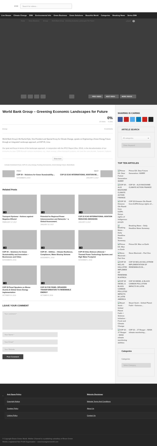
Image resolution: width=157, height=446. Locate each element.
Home (23, 21)
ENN (31, 15)
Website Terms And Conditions (99, 401)
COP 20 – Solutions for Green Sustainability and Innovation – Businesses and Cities (15, 254)
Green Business (60, 15)
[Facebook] (120, 119)
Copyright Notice (13, 401)
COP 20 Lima (26, 165)
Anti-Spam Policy (14, 394)
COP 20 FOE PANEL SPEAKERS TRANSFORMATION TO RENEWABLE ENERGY (55, 289)
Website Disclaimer (95, 394)
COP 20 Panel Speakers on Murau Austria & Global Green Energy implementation (16, 289)
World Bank (70, 165)
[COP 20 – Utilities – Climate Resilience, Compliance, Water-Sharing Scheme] (57, 239)
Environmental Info (43, 15)
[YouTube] (126, 119)
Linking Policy (12, 415)
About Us (90, 408)
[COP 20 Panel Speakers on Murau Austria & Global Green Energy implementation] (19, 275)
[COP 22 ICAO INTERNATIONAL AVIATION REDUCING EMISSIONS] (86, 176)
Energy (45, 21)
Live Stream (6, 15)
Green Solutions (76, 15)
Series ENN (132, 15)
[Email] (150, 119)
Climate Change (20, 15)
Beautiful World (91, 15)
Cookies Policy (12, 408)
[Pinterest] (144, 119)
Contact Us (91, 415)
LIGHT (128, 21)
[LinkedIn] (138, 119)
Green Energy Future (59, 165)
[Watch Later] (43, 96)
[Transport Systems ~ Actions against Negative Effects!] (19, 204)
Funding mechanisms (44, 165)
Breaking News (118, 15)
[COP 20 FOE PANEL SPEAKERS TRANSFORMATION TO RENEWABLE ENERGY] (57, 275)
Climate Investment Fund (13, 165)
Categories (105, 15)
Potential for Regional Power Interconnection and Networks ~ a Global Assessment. (54, 218)
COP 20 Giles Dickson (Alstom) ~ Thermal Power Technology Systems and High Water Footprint (95, 254)
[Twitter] (132, 119)
